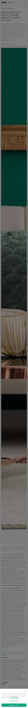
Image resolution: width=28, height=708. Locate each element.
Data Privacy (14, 697)
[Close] (26, 691)
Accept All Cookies (14, 705)
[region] (14, 698)
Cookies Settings (14, 700)
